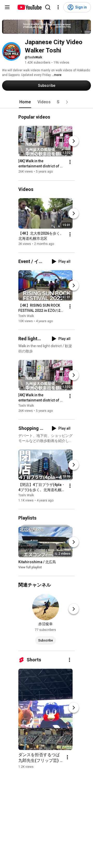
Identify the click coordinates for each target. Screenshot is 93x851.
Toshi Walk (26, 316)
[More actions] (70, 162)
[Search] (48, 7)
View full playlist (30, 567)
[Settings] (58, 7)
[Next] (73, 141)
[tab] (25, 102)
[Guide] (7, 7)
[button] (67, 102)
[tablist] (46, 102)
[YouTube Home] (29, 7)
